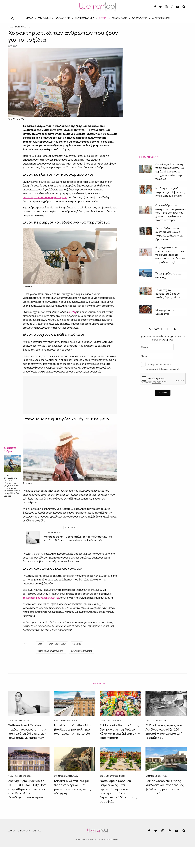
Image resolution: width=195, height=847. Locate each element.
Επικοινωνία (24, 831)
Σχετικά (36, 831)
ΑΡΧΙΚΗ (11, 831)
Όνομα (144, 347)
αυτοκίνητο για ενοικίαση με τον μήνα (45, 197)
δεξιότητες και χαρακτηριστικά (41, 597)
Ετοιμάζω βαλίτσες (63, 776)
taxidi (40, 644)
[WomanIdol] (97, 7)
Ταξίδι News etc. (22, 27)
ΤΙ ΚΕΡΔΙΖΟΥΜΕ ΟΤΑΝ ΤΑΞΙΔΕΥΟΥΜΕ (51, 651)
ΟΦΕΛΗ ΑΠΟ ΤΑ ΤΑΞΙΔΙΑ (57, 644)
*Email (144, 356)
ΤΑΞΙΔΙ (11, 27)
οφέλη (72, 312)
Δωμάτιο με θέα (62, 720)
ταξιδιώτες (77, 644)
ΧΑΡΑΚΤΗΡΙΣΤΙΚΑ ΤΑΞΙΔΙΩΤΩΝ (81, 651)
